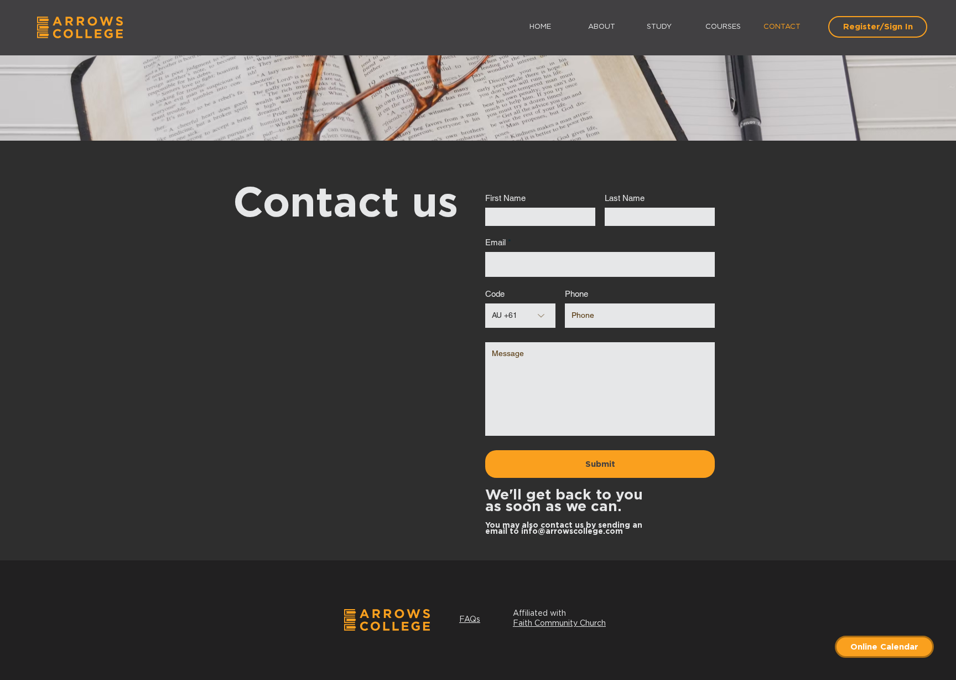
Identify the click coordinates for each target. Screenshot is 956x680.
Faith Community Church (559, 623)
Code (495, 294)
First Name (505, 198)
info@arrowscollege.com (572, 531)
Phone (576, 294)
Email (495, 242)
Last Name (625, 198)
